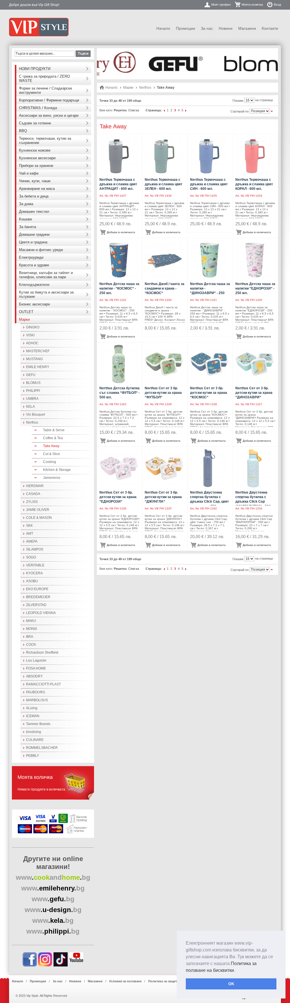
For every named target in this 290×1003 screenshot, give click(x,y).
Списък (133, 110)
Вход (277, 4)
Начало (163, 28)
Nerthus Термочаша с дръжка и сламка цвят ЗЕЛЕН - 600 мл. (163, 184)
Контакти (270, 28)
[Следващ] (186, 110)
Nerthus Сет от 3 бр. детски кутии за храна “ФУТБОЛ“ (163, 392)
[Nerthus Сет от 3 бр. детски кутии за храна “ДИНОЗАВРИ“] (254, 364)
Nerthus (145, 88)
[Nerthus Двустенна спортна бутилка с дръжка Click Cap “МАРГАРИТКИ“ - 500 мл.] (254, 468)
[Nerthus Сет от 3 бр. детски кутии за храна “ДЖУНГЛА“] (164, 468)
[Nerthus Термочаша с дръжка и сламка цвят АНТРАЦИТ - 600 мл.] (118, 155)
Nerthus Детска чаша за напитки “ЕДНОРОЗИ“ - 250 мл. (255, 288)
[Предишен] (164, 110)
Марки (128, 88)
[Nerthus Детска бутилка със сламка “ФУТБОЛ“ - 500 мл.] (118, 364)
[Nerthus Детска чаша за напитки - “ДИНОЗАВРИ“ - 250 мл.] (209, 260)
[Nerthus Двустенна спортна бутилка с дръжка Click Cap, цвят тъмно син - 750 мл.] (209, 468)
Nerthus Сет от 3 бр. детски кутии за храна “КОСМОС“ (208, 392)
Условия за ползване (125, 981)
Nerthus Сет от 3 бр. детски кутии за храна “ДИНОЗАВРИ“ (253, 392)
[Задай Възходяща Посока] (272, 110)
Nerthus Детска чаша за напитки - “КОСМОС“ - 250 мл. (119, 288)
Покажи (238, 100)
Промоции (185, 28)
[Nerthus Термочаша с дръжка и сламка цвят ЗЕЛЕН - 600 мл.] (164, 155)
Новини (226, 28)
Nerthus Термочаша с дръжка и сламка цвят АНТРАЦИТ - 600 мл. (118, 184)
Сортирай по (240, 111)
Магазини (247, 28)
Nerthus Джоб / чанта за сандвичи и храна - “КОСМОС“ (164, 288)
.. (53, 877)
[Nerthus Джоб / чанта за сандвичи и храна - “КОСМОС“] (164, 260)
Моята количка (252, 4)
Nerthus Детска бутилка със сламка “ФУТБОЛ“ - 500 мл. (119, 392)
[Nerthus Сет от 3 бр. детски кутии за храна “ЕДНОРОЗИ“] (118, 468)
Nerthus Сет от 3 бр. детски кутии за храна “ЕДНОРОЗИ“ (118, 496)
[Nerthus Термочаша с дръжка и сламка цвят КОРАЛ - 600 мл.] (254, 155)
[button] (237, 971)
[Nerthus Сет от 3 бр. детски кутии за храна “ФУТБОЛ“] (164, 364)
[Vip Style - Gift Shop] (39, 27)
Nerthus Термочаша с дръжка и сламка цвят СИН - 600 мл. (209, 184)
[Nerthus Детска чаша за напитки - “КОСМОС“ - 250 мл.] (118, 260)
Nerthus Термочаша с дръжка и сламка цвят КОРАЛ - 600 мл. (254, 184)
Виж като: (106, 110)
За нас (207, 28)
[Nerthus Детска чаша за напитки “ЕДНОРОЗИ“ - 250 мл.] (254, 260)
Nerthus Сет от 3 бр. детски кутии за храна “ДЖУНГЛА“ (163, 496)
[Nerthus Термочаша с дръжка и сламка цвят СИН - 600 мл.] (209, 155)
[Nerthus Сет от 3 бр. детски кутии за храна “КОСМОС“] (209, 364)
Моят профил (221, 4)
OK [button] (231, 983)
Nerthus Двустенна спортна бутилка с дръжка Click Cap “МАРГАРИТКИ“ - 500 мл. (253, 501)
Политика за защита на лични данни (176, 981)
